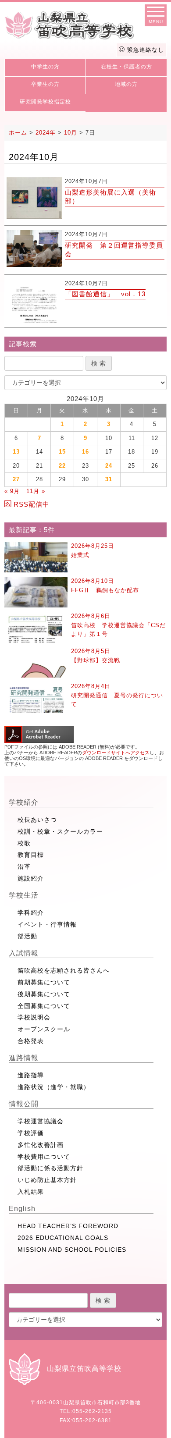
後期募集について (44, 994)
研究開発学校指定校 (45, 102)
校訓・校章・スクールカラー (60, 831)
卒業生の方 (45, 84)
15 (62, 451)
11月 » (35, 491)
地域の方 (126, 84)
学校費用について (44, 1156)
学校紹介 (24, 802)
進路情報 (24, 1058)
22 (62, 465)
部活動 (27, 936)
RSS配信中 (32, 504)
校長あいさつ (37, 819)
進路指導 (31, 1075)
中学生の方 (45, 67)
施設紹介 (31, 878)
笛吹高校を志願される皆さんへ (64, 970)
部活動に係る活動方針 (50, 1168)
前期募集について (44, 982)
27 (16, 479)
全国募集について (44, 1005)
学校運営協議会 (41, 1121)
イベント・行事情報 (47, 924)
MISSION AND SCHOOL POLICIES (72, 1249)
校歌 (24, 843)
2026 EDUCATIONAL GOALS (63, 1237)
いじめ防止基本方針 (47, 1179)
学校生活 (24, 895)
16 (85, 451)
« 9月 (12, 491)
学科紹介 (31, 912)
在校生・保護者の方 (126, 67)
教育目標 (31, 854)
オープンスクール (44, 1029)
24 (108, 465)
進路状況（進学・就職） (54, 1086)
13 (16, 451)
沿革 (24, 866)
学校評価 (31, 1132)
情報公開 (24, 1104)
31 (108, 479)
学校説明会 (34, 1017)
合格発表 (31, 1040)
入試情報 (24, 953)
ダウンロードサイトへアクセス (116, 752)
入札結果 (31, 1191)
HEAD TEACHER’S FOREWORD (68, 1225)
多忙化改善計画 (41, 1144)
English (22, 1208)
